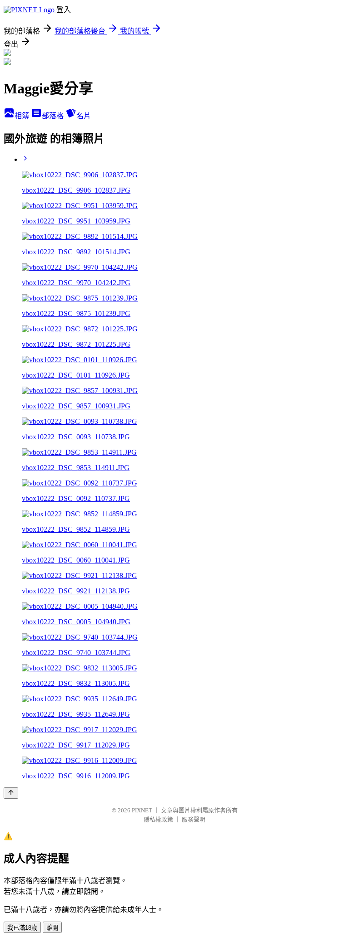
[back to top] (11, 793)
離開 (52, 927)
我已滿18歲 (22, 927)
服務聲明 (193, 819)
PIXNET (142, 810)
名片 (83, 116)
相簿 (23, 116)
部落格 (53, 116)
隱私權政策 (158, 819)
